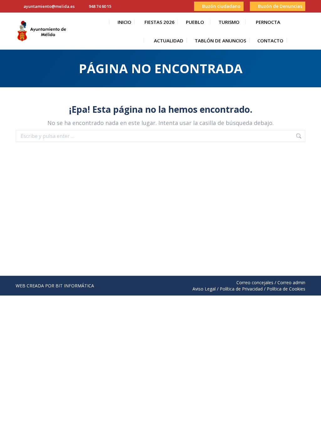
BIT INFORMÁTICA (74, 286)
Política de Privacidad (241, 289)
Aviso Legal (204, 289)
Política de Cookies (286, 289)
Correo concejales (254, 282)
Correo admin (291, 282)
